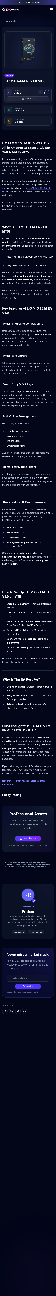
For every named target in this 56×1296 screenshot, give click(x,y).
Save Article (29, 99)
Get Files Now (30, 838)
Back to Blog (11, 21)
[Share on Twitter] (5, 1011)
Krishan (17, 93)
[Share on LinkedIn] (11, 1011)
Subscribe (28, 986)
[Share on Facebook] (18, 1011)
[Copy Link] (24, 1011)
